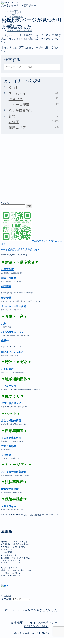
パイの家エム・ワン (12, 332)
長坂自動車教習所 (11, 437)
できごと (34, 99)
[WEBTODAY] (9, 2)
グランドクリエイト (12, 403)
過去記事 (6, 599)
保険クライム (8, 506)
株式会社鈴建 (8, 278)
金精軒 (5, 340)
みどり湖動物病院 (11, 420)
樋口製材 (6, 286)
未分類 (34, 122)
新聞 (9, 61)
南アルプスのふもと (12, 352)
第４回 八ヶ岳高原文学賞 (19, 30)
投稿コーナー (14, 57)
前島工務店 (7, 269)
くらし (34, 87)
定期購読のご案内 (36, 626)
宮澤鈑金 (6, 454)
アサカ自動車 (8, 446)
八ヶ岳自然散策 (16, 51)
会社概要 (17, 622)
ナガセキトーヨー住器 (13, 306)
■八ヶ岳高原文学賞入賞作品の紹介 (20, 249)
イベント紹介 (14, 54)
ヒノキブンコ (8, 386)
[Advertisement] (32, 169)
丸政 (3, 323)
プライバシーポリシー (42, 622)
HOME (6, 610)
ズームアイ (12, 14)
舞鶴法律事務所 (10, 489)
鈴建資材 (6, 297)
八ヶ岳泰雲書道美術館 (13, 471)
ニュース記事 (34, 105)
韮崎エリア (13, 44)
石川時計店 (7, 369)
